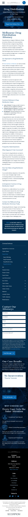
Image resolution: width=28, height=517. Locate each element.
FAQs (14, 487)
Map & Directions (14, 469)
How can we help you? (8, 332)
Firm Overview (14, 478)
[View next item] (9, 391)
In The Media (14, 480)
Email (4, 325)
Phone (4, 321)
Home (14, 476)
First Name (5, 312)
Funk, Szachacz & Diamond (10, 63)
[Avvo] (9, 496)
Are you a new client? (8, 329)
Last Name (5, 316)
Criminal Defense (14, 485)
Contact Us (14, 489)
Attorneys (14, 483)
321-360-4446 (14, 457)
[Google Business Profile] (18, 496)
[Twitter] (15, 496)
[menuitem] (14, 248)
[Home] (13, 2)
